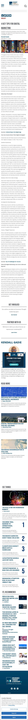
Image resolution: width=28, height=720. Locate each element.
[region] (14, 707)
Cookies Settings (14, 709)
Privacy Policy (12, 705)
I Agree (14, 717)
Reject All (14, 713)
